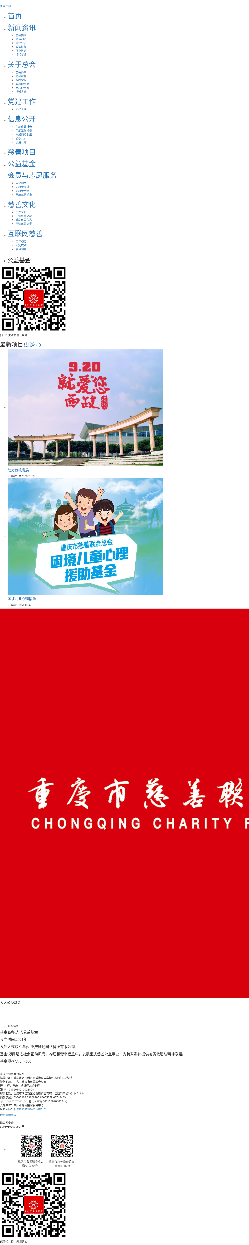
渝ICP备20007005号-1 (14, 1101)
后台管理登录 (8, 1115)
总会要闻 (21, 35)
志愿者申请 (22, 191)
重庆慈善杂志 (24, 220)
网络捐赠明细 (24, 134)
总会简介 (21, 72)
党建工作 (21, 109)
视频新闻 (21, 54)
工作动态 (21, 241)
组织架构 (21, 80)
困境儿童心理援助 (22, 598)
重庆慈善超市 (24, 194)
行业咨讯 (21, 50)
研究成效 (21, 245)
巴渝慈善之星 (24, 216)
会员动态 (21, 39)
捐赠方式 (21, 91)
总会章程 (21, 76)
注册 (8, 6)
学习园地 (21, 249)
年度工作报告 (24, 130)
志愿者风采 (22, 187)
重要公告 (21, 43)
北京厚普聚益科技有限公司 (30, 1109)
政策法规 (21, 47)
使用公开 (21, 142)
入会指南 (21, 183)
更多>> (32, 344)
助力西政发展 (18, 469)
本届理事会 (22, 84)
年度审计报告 (24, 126)
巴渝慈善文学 (24, 223)
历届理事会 (22, 88)
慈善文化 (21, 212)
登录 (2, 6)
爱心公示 (21, 138)
